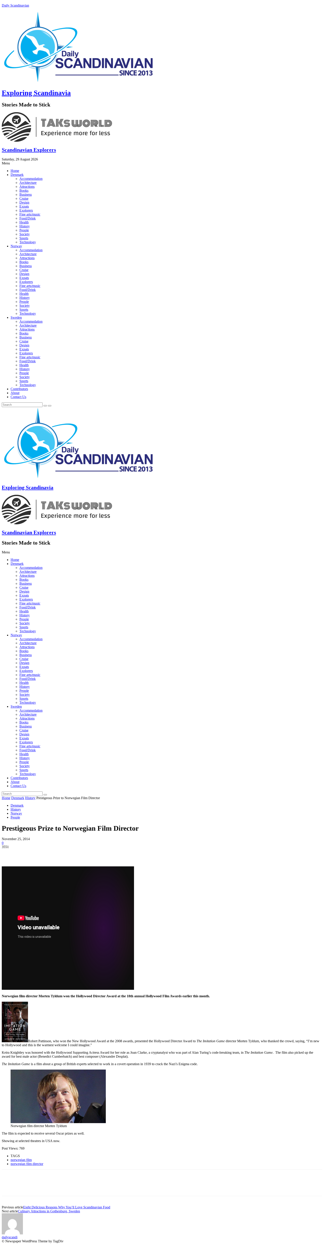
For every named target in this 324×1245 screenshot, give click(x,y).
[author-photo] (12, 1233)
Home (15, 171)
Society (24, 234)
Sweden (16, 317)
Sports (23, 238)
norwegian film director (27, 1164)
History (24, 226)
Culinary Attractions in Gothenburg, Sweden (49, 1211)
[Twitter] (25, 853)
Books (23, 190)
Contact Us (18, 397)
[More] (72, 853)
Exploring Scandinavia (36, 93)
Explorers (26, 210)
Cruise (23, 198)
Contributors (19, 389)
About (15, 393)
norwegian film (21, 1160)
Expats (24, 206)
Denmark (17, 175)
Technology (27, 242)
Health (24, 222)
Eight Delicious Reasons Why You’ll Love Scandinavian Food (66, 1207)
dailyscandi (9, 1237)
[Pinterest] (41, 853)
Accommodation (31, 179)
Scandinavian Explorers (29, 150)
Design (24, 202)
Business (25, 194)
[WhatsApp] (56, 853)
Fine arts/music (29, 214)
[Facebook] (9, 853)
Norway (16, 246)
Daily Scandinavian (15, 5)
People (24, 230)
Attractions (27, 186)
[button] (162, 163)
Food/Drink (27, 218)
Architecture (28, 182)
